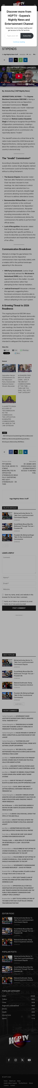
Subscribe (27, 36)
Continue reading (19, 42)
